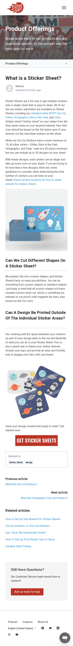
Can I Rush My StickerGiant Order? (25, 532)
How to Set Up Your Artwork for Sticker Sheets (32, 519)
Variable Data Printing (18, 546)
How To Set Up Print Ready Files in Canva (30, 539)
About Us (43, 621)
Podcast (12, 621)
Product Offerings (16, 63)
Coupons (27, 621)
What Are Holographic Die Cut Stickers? (44, 498)
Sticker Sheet (16, 462)
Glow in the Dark (38, 117)
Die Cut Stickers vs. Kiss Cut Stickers (27, 525)
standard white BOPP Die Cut (48, 113)
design (29, 462)
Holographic (21, 117)
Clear (57, 117)
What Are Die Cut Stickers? (21, 484)
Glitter (8, 117)
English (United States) (21, 628)
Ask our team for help (27, 591)
